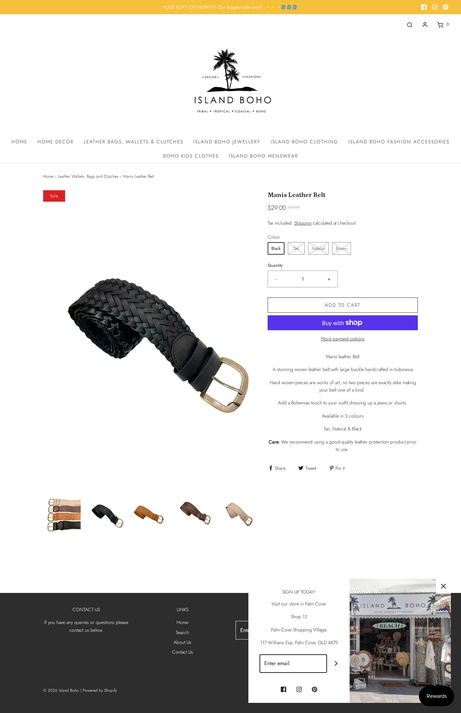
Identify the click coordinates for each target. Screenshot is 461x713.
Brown (341, 248)
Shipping (302, 223)
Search (182, 632)
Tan (296, 248)
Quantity (275, 265)
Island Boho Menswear (263, 155)
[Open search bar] (410, 24)
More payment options (342, 338)
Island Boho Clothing (304, 141)
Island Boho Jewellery (227, 141)
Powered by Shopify (100, 690)
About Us (182, 642)
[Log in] (425, 25)
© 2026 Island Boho (61, 690)
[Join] (336, 663)
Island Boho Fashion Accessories (399, 141)
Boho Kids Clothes (191, 155)
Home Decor (55, 141)
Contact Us (182, 652)
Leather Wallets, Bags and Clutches (88, 176)
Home (19, 141)
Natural (318, 248)
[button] (62, 514)
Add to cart (342, 305)
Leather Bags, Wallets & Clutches (133, 141)
